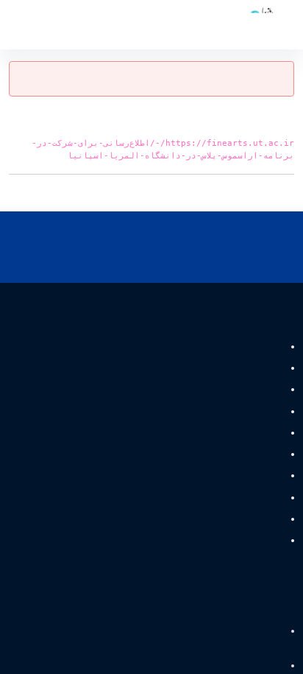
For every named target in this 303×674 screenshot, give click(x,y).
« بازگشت (274, 192)
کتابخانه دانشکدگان (242, 540)
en (38, 24)
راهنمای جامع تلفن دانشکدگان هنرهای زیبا (198, 390)
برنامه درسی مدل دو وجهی (227, 476)
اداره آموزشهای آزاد (241, 454)
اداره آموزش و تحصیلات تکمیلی (218, 411)
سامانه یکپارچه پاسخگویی (230, 518)
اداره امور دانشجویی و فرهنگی (219, 432)
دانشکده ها (258, 367)
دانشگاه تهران (257, 631)
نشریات (265, 346)
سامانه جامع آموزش (247, 666)
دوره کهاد (262, 497)
